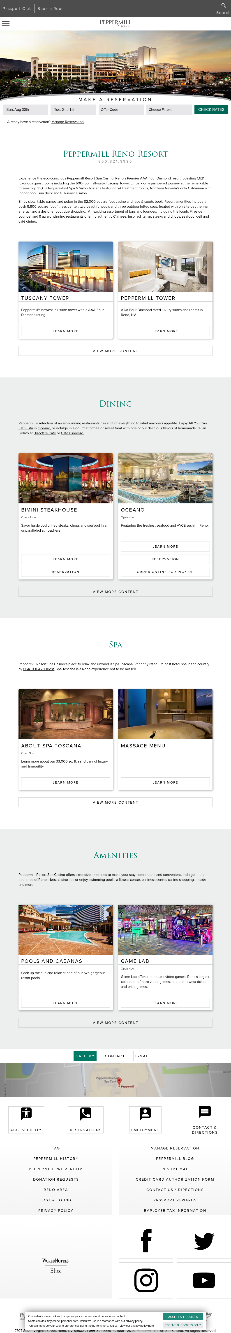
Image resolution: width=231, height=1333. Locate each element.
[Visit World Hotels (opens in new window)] (56, 1260)
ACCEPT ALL (183, 1317)
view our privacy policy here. (137, 1326)
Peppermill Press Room (56, 1168)
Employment (145, 1129)
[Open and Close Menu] (7, 24)
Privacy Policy (56, 1210)
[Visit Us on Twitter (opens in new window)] (204, 1241)
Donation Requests (56, 1179)
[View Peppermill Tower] (165, 267)
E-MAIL (142, 1056)
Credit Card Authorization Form (175, 1179)
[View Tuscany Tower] (65, 267)
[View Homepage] (115, 23)
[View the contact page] (115, 1080)
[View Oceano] (165, 478)
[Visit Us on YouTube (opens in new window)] (204, 1280)
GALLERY (85, 1056)
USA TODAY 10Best (38, 668)
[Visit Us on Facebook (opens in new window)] (146, 1241)
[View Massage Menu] (165, 714)
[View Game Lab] (165, 930)
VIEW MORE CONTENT (116, 350)
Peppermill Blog (175, 1158)
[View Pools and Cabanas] (65, 930)
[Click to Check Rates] (211, 108)
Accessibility (26, 1129)
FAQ (56, 1148)
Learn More (66, 331)
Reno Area (56, 1189)
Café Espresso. (72, 432)
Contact (115, 1056)
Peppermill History (56, 1158)
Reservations (86, 1129)
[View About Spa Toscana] (65, 714)
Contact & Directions (205, 1130)
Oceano (44, 428)
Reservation (66, 571)
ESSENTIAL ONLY (183, 1325)
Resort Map (175, 1168)
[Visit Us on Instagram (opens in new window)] (146, 1280)
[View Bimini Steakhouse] (65, 478)
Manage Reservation (67, 121)
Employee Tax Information (175, 1210)
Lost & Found (56, 1200)
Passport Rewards (175, 1200)
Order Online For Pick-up (165, 571)
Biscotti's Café (45, 432)
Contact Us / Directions (175, 1189)
